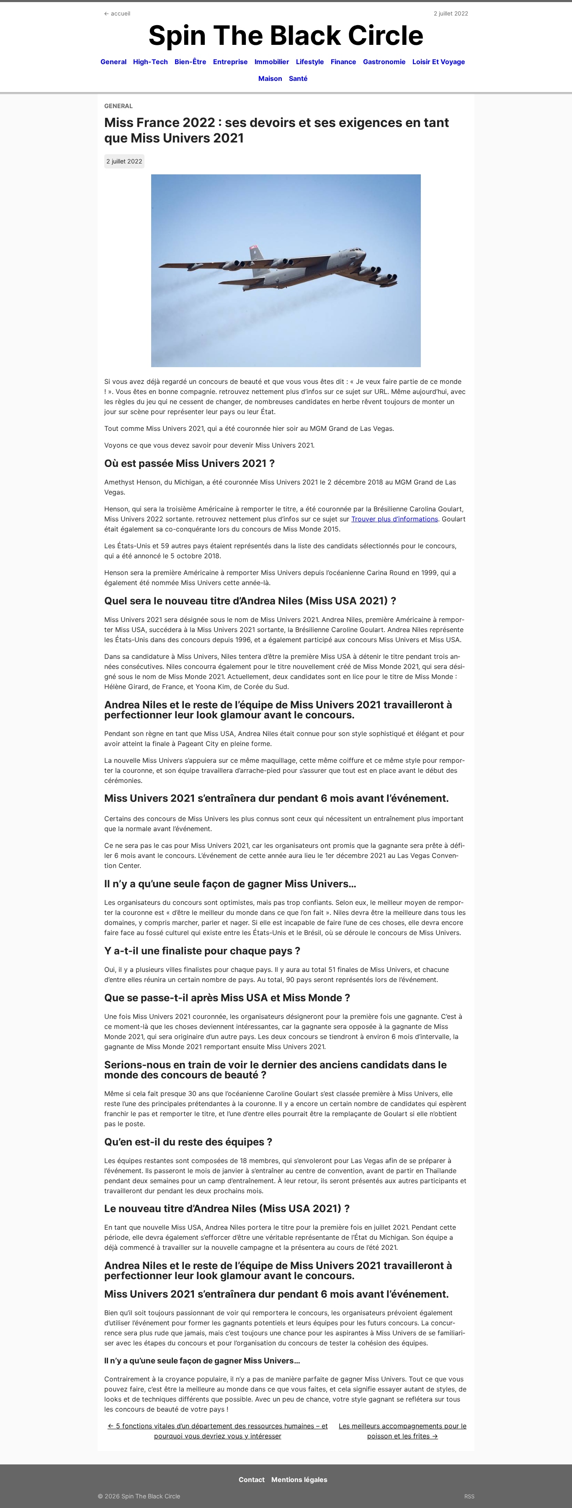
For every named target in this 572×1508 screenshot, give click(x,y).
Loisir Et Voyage (438, 61)
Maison (270, 78)
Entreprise (230, 61)
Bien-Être (190, 61)
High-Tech (150, 61)
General (113, 61)
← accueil (117, 13)
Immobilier (272, 61)
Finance (343, 61)
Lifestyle (310, 61)
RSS (469, 1496)
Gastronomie (384, 61)
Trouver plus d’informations (394, 519)
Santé (298, 78)
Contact (252, 1479)
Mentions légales (299, 1479)
